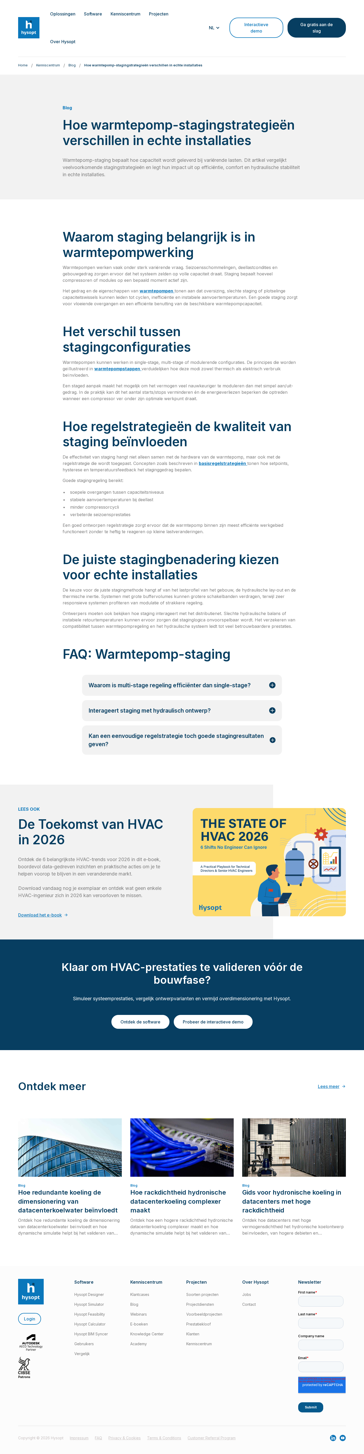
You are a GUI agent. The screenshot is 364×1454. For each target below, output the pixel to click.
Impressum (79, 1438)
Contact (249, 1304)
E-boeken (139, 1324)
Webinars (138, 1314)
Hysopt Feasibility (89, 1314)
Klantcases (139, 1294)
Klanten (192, 1334)
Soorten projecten (202, 1294)
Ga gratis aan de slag (316, 28)
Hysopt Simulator (89, 1304)
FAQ (98, 1438)
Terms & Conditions (164, 1438)
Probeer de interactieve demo (213, 1022)
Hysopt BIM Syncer (91, 1334)
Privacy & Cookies (124, 1438)
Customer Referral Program (212, 1438)
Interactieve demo (256, 28)
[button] (63, 14)
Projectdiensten (200, 1304)
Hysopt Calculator (90, 1324)
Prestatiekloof (198, 1324)
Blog (134, 1304)
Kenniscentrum (199, 1343)
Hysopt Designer (89, 1294)
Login (29, 1319)
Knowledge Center (147, 1334)
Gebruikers (84, 1343)
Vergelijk (82, 1353)
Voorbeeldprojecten (204, 1314)
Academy (138, 1343)
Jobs (246, 1294)
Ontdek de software (140, 1022)
